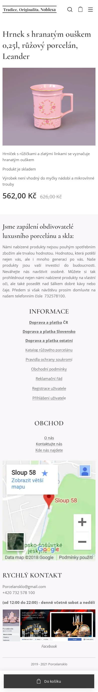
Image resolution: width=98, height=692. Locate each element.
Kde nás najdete (49, 450)
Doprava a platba (45, 322)
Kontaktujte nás (49, 443)
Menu (90, 9)
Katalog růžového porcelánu (49, 350)
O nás (49, 437)
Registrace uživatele (49, 388)
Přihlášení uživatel (48, 397)
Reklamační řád (49, 378)
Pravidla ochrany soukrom (48, 359)
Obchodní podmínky (49, 368)
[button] (69, 9)
